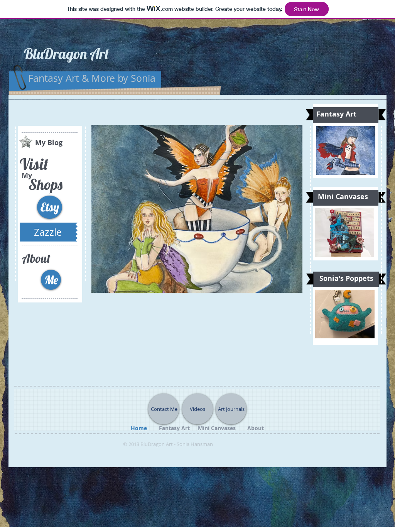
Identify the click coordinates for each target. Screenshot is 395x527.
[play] (291, 281)
